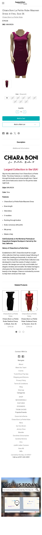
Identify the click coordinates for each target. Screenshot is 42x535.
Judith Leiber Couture (21, 445)
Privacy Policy (21, 380)
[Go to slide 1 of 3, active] (16, 332)
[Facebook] (3, 133)
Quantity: (21, 108)
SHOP (21, 397)
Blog (21, 387)
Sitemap (21, 390)
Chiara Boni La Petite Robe (21, 419)
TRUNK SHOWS (21, 409)
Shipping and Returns (21, 377)
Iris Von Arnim (21, 426)
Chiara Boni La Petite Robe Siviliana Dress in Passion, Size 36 (29, 321)
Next (37, 309)
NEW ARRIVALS (21, 400)
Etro (21, 442)
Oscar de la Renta (21, 416)
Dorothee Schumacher (21, 435)
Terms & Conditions (21, 384)
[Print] (11, 133)
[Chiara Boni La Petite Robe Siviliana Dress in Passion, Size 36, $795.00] (29, 301)
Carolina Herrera (21, 439)
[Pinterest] (19, 133)
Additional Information (21, 148)
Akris (21, 423)
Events (21, 371)
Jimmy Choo (21, 429)
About (21, 364)
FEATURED (21, 403)
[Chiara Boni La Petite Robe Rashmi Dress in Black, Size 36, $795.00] (10, 301)
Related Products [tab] (21, 285)
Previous (3, 309)
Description (21, 142)
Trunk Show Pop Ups (21, 374)
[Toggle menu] (3, 3)
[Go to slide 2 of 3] (20, 332)
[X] (15, 133)
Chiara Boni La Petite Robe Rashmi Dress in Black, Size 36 (10, 321)
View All (21, 448)
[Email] (7, 133)
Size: (21, 94)
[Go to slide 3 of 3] (23, 332)
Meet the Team (21, 367)
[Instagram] (19, 356)
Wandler (21, 432)
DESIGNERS (21, 406)
